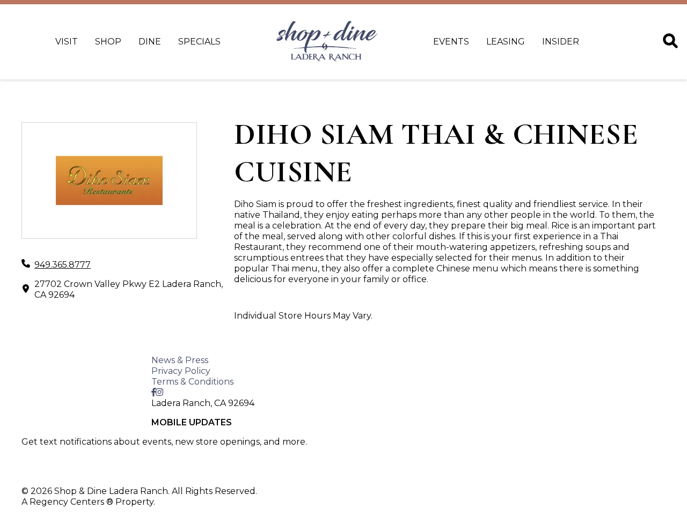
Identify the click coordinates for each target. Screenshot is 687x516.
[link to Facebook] (153, 392)
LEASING (505, 41)
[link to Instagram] (159, 392)
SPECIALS (199, 41)
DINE (149, 41)
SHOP (108, 41)
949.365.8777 (62, 265)
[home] (327, 41)
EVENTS (451, 41)
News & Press (179, 360)
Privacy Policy (180, 371)
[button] (66, 471)
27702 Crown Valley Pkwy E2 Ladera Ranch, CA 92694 (128, 289)
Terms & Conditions (192, 382)
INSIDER (560, 41)
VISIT (66, 41)
